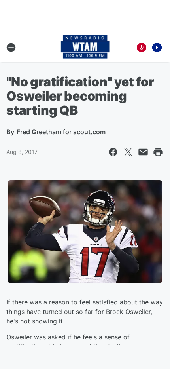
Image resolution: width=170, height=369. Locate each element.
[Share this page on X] (128, 152)
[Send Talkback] (141, 47)
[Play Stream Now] (157, 47)
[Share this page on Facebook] (113, 152)
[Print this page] (158, 152)
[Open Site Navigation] (11, 47)
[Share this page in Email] (143, 152)
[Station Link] (85, 47)
